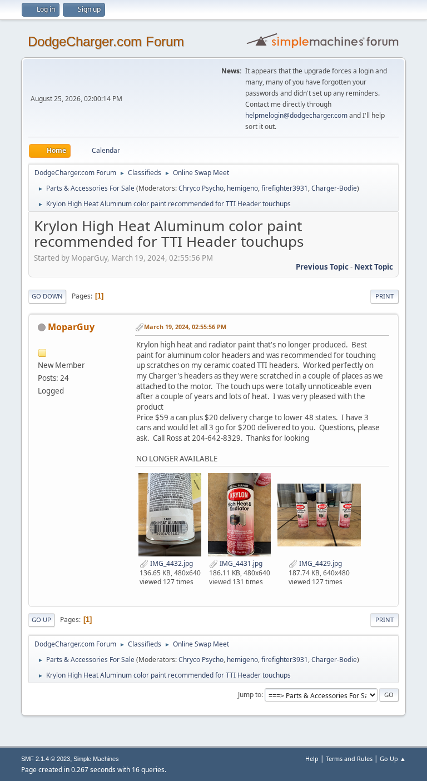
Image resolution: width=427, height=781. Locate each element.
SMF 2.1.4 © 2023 (45, 758)
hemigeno (242, 188)
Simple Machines (96, 758)
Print (384, 296)
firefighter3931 (284, 188)
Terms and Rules (349, 758)
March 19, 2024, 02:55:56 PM (185, 326)
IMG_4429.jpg (319, 563)
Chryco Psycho (201, 188)
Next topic (373, 267)
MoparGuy (71, 327)
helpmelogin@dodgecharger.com (296, 115)
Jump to (249, 694)
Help (312, 758)
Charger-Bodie (334, 188)
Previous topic (322, 267)
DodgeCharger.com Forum (106, 41)
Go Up (41, 619)
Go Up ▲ (393, 758)
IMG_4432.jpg (170, 563)
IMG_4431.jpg (240, 563)
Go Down (47, 296)
